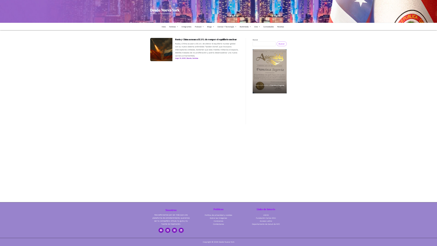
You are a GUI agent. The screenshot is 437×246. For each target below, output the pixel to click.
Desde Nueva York (165, 10)
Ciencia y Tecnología (225, 27)
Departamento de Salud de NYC (266, 224)
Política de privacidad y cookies (218, 215)
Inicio (164, 27)
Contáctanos (218, 224)
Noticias (172, 27)
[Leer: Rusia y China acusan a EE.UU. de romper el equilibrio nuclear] (161, 49)
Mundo (189, 58)
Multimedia (244, 27)
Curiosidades (268, 27)
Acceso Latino (266, 221)
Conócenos (218, 221)
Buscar (255, 40)
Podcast (198, 27)
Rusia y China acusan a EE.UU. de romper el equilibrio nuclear (206, 39)
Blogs (209, 27)
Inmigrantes (186, 27)
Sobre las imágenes (218, 218)
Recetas (280, 27)
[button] (177, 26)
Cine (256, 27)
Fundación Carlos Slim (266, 218)
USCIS (266, 215)
